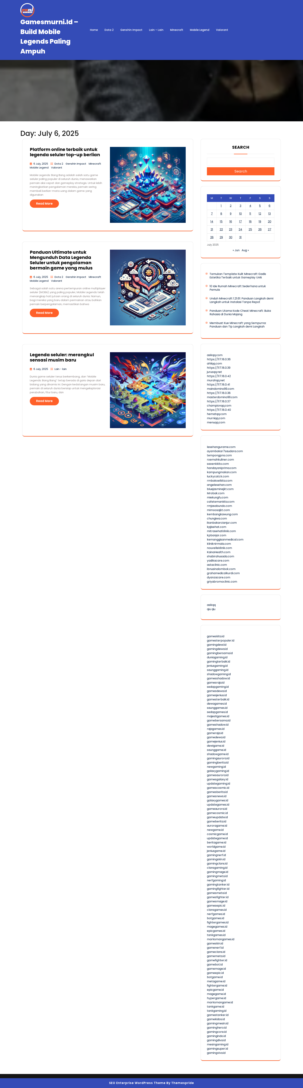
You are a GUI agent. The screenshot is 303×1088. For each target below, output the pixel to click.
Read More (44, 203)
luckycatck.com (218, 476)
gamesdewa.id (217, 691)
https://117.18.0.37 (219, 401)
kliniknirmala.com (219, 544)
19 (260, 221)
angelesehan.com (219, 485)
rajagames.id (215, 729)
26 (260, 229)
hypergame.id (216, 998)
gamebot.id (215, 964)
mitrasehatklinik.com (221, 531)
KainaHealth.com (218, 552)
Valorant (222, 30)
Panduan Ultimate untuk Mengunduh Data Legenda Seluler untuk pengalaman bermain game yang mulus (61, 260)
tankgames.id (216, 935)
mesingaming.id (217, 1044)
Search (240, 147)
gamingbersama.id (220, 653)
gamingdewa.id (217, 649)
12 (260, 214)
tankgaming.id (216, 1011)
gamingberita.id (217, 763)
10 (240, 214)
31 (240, 237)
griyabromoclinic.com (222, 582)
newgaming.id (216, 767)
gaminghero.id (217, 1028)
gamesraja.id (215, 683)
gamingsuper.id (217, 1049)
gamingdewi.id (216, 645)
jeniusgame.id (216, 851)
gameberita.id (216, 821)
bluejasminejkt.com (220, 489)
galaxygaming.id (218, 771)
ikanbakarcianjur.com (222, 523)
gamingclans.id (217, 863)
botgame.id (215, 977)
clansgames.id (217, 910)
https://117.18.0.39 (218, 368)
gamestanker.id (217, 1015)
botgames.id (215, 918)
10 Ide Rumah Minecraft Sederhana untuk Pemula (238, 288)
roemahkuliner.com (220, 460)
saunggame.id (216, 750)
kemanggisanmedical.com (225, 540)
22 (221, 229)
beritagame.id (216, 842)
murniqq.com (216, 418)
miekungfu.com (217, 497)
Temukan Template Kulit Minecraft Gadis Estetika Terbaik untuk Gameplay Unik (238, 275)
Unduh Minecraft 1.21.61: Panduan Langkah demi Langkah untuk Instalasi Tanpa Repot (241, 300)
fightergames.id (217, 922)
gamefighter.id (217, 960)
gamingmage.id (217, 872)
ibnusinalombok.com (221, 569)
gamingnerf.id (216, 855)
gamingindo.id (216, 1036)
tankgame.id (215, 1007)
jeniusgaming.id (217, 666)
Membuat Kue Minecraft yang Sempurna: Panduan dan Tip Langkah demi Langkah (238, 325)
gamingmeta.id (217, 876)
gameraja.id (215, 733)
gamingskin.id (216, 859)
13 (269, 214)
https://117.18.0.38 (219, 393)
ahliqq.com (214, 363)
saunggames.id (217, 708)
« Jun (236, 250)
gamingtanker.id (218, 885)
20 (269, 221)
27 (269, 229)
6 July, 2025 (41, 163)
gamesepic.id (216, 906)
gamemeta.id (216, 956)
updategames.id (218, 805)
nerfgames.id (216, 914)
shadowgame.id (217, 754)
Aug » (245, 250)
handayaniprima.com (221, 468)
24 (240, 229)
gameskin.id (215, 943)
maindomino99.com (220, 389)
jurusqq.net (214, 372)
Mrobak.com (215, 493)
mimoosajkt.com (218, 510)
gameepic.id (215, 973)
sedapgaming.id (218, 687)
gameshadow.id (217, 725)
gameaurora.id (217, 809)
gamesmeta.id (217, 893)
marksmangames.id (220, 939)
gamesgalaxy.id (217, 779)
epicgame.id (215, 990)
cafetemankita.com (220, 502)
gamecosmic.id (217, 813)
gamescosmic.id (218, 788)
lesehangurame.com (221, 447)
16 (230, 221)
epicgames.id (216, 931)
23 (230, 229)
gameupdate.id (217, 817)
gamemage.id (216, 969)
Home (94, 30)
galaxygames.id (217, 800)
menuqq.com (216, 422)
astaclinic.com (217, 565)
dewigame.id (215, 746)
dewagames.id (217, 704)
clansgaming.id (217, 868)
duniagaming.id (217, 657)
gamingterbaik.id (218, 662)
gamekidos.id (216, 1019)
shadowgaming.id (219, 674)
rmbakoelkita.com (219, 481)
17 (240, 221)
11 (250, 214)
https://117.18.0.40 (219, 410)
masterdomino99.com (222, 397)
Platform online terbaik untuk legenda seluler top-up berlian (65, 152)
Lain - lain (61, 369)
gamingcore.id (217, 1032)
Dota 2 (109, 30)
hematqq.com (217, 414)
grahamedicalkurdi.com (223, 573)
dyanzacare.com (218, 577)
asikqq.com (215, 355)
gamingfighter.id (218, 889)
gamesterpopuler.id (220, 640)
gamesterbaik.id (218, 699)
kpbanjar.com (216, 535)
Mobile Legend (199, 30)
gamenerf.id (215, 948)
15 (221, 221)
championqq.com (219, 406)
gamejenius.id (216, 741)
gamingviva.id (216, 1053)
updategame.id (217, 838)
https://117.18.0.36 (219, 359)
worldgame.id (216, 847)
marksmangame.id (220, 1002)
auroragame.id (217, 826)
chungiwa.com (217, 518)
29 (221, 237)
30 (230, 237)
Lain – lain (156, 30)
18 (250, 221)
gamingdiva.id (216, 1040)
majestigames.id (218, 716)
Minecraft (176, 30)
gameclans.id (216, 952)
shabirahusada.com (220, 556)
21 (212, 229)
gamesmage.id (217, 901)
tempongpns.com (219, 455)
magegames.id (217, 927)
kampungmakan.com (222, 472)
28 (212, 237)
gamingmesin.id (217, 1023)
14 (211, 221)
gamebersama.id (218, 720)
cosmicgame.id (217, 834)
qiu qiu (211, 609)
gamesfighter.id (217, 897)
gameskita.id (215, 636)
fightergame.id (217, 986)
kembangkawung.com (222, 514)
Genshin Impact (131, 30)
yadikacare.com (218, 561)
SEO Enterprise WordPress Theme (137, 1083)
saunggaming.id (217, 670)
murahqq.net (216, 380)
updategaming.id (218, 784)
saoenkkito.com (218, 464)
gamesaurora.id (217, 775)
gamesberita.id (217, 792)
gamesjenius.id (217, 695)
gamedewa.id (216, 737)
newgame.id (215, 830)
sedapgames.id (217, 712)
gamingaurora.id (218, 758)
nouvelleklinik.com (219, 548)
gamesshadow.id (218, 678)
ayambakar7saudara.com (225, 451)
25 (250, 229)
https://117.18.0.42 (219, 376)
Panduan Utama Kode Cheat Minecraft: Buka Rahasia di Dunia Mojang (240, 312)
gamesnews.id (216, 796)
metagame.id (216, 981)
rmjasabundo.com (219, 506)
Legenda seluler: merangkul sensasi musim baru (62, 357)
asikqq (211, 605)
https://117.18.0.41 (218, 385)
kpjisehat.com (216, 527)
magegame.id (216, 994)
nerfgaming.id (216, 880)
